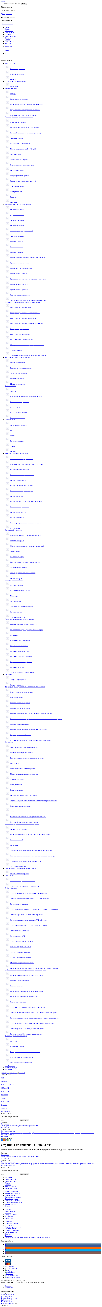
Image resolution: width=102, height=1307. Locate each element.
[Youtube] (5, 1251)
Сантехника (9, 742)
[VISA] (8, 1261)
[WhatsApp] (8, 1140)
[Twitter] (5, 1250)
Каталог (7, 29)
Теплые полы (9, 875)
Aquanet (3, 1098)
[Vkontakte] (5, 1244)
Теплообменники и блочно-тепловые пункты (20, 868)
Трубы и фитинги (11, 888)
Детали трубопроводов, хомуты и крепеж (19, 117)
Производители (10, 41)
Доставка (8, 38)
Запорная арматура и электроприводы (18, 204)
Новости (8, 34)
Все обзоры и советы (8, 1131)
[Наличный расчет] (11, 1275)
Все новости (5, 1124)
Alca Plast (4, 1081)
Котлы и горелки (10, 386)
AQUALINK (5, 1091)
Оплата (7, 40)
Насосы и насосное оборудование (16, 453)
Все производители (7, 1111)
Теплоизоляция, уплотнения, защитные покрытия (22, 824)
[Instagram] (5, 1253)
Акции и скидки (10, 36)
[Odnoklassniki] (5, 1248)
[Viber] (6, 1140)
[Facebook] (5, 1246)
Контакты (8, 43)
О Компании (9, 31)
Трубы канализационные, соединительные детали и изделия (25, 970)
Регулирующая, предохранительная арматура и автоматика (25, 687)
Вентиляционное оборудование (15, 81)
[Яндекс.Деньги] (11, 1268)
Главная (7, 27)
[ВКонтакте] (2, 1140)
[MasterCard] (8, 1265)
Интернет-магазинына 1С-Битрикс (7, 1295)
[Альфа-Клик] (10, 1272)
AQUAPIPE (5, 1101)
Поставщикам (9, 32)
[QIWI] (7, 1270)
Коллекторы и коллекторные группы (17, 357)
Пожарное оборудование (13, 530)
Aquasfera (4, 1105)
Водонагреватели (11, 88)
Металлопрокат (10, 419)
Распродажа (9, 674)
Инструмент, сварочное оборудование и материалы (22, 302)
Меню (7, 50)
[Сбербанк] (9, 1274)
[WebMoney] (9, 1267)
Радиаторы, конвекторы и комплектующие (19, 619)
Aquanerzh (4, 1095)
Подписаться (24, 1120)
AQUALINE (5, 1088)
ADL (2, 1078)
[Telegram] (10, 1140)
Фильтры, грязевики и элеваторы (16, 1036)
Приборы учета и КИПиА (14, 580)
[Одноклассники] (4, 1140)
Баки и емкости (10, 63)
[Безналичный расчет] (12, 1277)
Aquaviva (4, 1108)
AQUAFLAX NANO (8, 1084)
